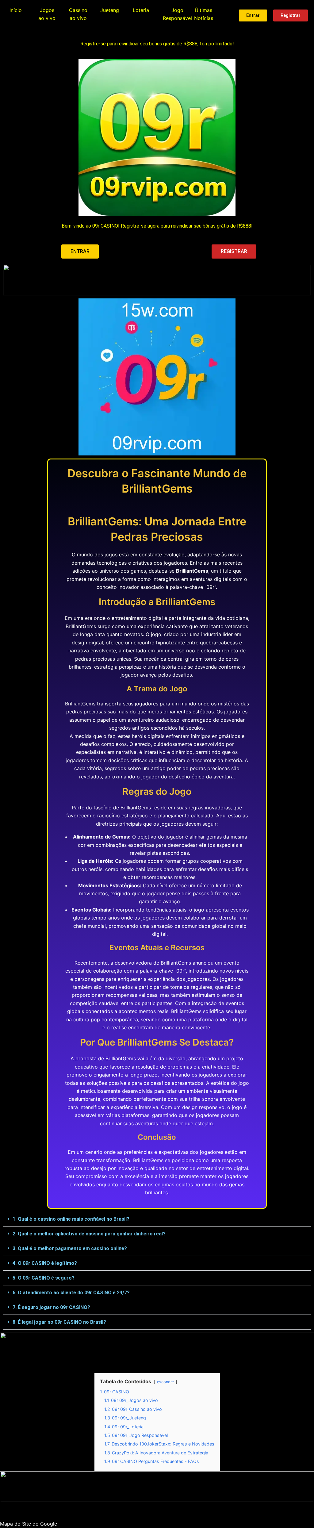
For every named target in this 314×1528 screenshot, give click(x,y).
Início (16, 10)
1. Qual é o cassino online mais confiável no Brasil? (71, 1219)
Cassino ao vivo (78, 14)
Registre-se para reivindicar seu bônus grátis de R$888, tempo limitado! (157, 44)
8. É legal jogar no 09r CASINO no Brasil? (59, 1322)
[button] (157, 1219)
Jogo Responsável (177, 14)
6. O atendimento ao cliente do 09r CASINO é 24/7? (71, 1293)
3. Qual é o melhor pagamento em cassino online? (70, 1248)
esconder (165, 1382)
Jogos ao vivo (47, 14)
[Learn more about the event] (157, 280)
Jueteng (109, 10)
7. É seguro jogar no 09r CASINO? (51, 1307)
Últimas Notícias (203, 14)
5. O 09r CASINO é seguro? (44, 1278)
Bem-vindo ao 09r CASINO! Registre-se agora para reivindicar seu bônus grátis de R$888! (157, 226)
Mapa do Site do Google (28, 1524)
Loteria (141, 10)
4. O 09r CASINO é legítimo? (45, 1263)
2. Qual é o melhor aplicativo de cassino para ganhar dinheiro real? (89, 1234)
